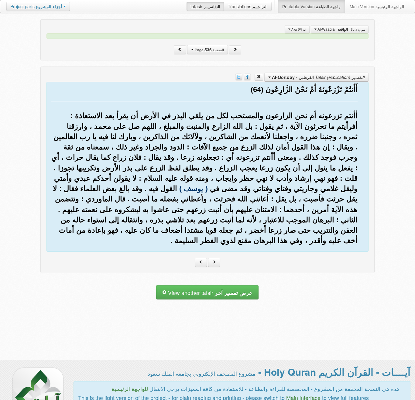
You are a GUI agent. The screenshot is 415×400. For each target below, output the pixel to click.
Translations (248, 6)
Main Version (377, 6)
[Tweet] (238, 77)
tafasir (205, 6)
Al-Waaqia (341, 29)
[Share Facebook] (247, 77)
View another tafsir (209, 292)
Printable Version (311, 6)
